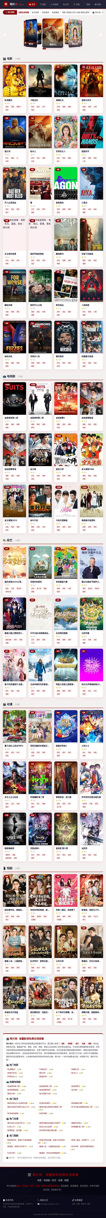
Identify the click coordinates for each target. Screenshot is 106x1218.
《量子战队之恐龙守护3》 (16, 1123)
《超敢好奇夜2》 (76, 1123)
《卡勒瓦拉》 (43, 1069)
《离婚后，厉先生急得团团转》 (49, 1153)
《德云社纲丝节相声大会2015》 (18, 1107)
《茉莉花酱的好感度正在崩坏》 (49, 1123)
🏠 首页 (32, 4)
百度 (73, 1204)
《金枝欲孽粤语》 (44, 1090)
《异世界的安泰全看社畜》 (48, 1130)
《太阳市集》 (43, 1113)
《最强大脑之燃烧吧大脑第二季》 (50, 1107)
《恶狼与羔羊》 (12, 1073)
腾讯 (89, 1204)
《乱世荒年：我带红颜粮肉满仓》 (82, 1146)
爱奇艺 (83, 1204)
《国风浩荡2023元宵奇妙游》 (17, 1103)
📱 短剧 (87, 4)
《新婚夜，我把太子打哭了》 (17, 1146)
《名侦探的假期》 (12, 1113)
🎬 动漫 (76, 4)
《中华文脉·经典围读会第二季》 (82, 1107)
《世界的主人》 (12, 1077)
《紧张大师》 (11, 1094)
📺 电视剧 (54, 4)
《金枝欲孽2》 (75, 1086)
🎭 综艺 (66, 4)
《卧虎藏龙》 (11, 1069)
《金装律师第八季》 (13, 1086)
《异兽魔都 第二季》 (77, 1127)
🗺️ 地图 (98, 4)
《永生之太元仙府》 (45, 1127)
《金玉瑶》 (74, 1090)
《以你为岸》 (11, 1153)
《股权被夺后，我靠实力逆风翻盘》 (19, 1140)
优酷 (78, 1204)
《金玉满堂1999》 (45, 1094)
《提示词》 (42, 1073)
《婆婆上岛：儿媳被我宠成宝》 (49, 1146)
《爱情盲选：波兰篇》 (14, 1130)
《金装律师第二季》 (45, 1086)
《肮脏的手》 (43, 1077)
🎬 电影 (43, 4)
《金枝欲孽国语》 (12, 1090)
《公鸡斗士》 (11, 1127)
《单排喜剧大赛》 (76, 1103)
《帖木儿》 (74, 1073)
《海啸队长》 (75, 1069)
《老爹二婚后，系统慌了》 (80, 1140)
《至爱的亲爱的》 (44, 1103)
